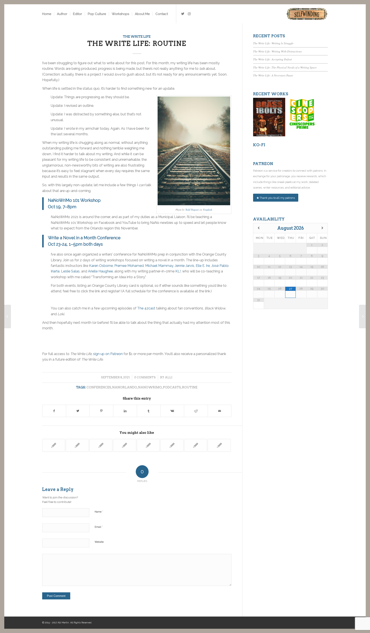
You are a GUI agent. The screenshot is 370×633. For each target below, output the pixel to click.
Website (99, 542)
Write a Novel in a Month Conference (84, 237)
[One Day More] (219, 445)
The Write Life (137, 37)
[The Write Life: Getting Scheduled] (7, 316)
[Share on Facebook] (54, 411)
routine (189, 387)
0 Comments (145, 377)
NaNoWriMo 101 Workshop (74, 200)
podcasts (172, 387)
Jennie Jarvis (184, 266)
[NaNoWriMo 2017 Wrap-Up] (101, 445)
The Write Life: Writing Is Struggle (273, 43)
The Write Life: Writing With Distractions (277, 51)
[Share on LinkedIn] (125, 411)
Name (99, 511)
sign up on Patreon (108, 354)
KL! (178, 271)
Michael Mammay (159, 266)
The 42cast (146, 308)
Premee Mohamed (129, 266)
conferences (99, 387)
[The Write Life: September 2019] (53, 445)
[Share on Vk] (172, 411)
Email (99, 526)
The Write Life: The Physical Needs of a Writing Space (285, 67)
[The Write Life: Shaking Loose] (124, 445)
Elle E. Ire (203, 266)
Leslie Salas (70, 271)
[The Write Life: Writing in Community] (172, 445)
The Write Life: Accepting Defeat (272, 59)
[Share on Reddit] (195, 411)
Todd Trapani (192, 209)
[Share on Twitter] (78, 411)
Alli (168, 377)
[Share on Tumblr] (148, 411)
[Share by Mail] (219, 411)
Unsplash (207, 209)
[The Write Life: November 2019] (195, 445)
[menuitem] (46, 14)
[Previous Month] (258, 228)
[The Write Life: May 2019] (77, 445)
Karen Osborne (101, 266)
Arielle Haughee (100, 271)
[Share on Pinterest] (101, 411)
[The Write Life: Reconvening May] (148, 445)
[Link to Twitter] (183, 13)
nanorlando (124, 387)
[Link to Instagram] (189, 13)
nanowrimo (150, 387)
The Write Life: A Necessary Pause (273, 75)
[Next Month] (322, 228)
